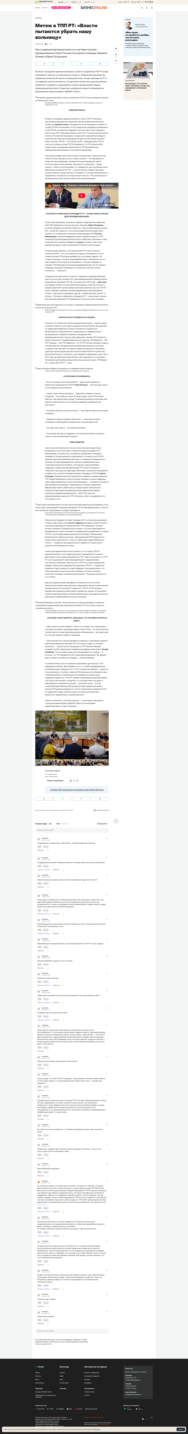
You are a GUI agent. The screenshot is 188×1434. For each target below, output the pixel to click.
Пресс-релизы (39, 1383)
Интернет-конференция (91, 1372)
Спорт (40, 1367)
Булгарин (45, 1181)
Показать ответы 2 (44, 914)
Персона (38, 1376)
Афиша (37, 1372)
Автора (64, 824)
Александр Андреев (52, 771)
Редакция (39, 1388)
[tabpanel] (138, 35)
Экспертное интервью (95, 1367)
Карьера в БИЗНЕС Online (43, 1392)
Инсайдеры (88, 1383)
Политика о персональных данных (93, 1417)
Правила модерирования (43, 1344)
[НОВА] (61, 8)
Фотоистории (64, 1383)
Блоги (37, 1379)
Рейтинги (87, 1379)
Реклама (63, 1388)
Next (151, 54)
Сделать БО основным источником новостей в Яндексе (77, 789)
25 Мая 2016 (39, 44)
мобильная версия (91, 1409)
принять (180, 1429)
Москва (133, 2)
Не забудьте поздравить (92, 1376)
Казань (120, 2)
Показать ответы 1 (44, 870)
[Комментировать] (116, 48)
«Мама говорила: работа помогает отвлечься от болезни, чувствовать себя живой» (138, 36)
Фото (61, 1379)
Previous (126, 54)
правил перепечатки (103, 1424)
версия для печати (102, 810)
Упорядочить (102, 824)
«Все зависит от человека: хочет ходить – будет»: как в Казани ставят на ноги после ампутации (137, 86)
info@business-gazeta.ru (133, 1380)
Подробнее (96, 1429)
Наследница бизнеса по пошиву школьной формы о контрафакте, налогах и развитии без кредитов (136, 45)
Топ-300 (86, 1395)
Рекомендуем (130, 80)
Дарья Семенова (140, 24)
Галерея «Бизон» (89, 1392)
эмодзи (46, 846)
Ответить (40, 850)
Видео (62, 1376)
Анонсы (62, 1372)
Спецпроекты (89, 1388)
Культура (64, 1367)
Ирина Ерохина (52, 774)
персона (128, 19)
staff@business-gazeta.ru (133, 1394)
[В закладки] (116, 54)
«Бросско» (138, 26)
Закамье (44, 7)
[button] (106, 712)
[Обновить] (116, 820)
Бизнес (39, 18)
